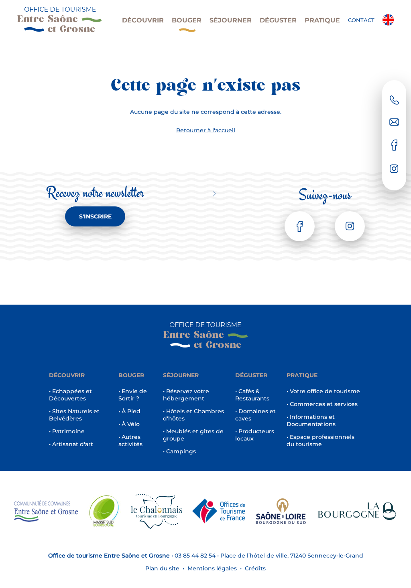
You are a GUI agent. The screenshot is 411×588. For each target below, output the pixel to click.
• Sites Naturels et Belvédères (74, 415)
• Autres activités (130, 440)
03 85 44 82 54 (195, 555)
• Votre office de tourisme (323, 391)
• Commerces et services (322, 404)
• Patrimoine (67, 431)
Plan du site (162, 568)
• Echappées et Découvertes (70, 395)
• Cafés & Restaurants (252, 395)
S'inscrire (95, 216)
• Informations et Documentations (311, 420)
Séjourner (231, 20)
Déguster (278, 20)
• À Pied (129, 411)
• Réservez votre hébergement (186, 395)
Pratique (322, 20)
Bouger (186, 20)
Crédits (255, 568)
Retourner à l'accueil (205, 130)
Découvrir (143, 20)
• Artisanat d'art (71, 444)
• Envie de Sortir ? (132, 395)
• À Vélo (129, 424)
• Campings (179, 451)
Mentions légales (212, 568)
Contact (361, 20)
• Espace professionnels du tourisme (320, 440)
